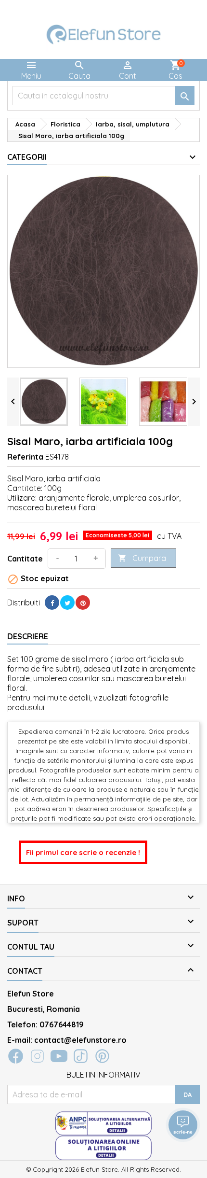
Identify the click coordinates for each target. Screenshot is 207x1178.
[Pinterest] (83, 602)
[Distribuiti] (52, 602)
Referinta (25, 457)
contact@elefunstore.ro (80, 1040)
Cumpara (142, 558)
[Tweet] (67, 602)
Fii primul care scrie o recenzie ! (83, 852)
